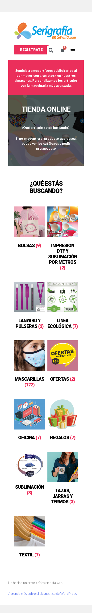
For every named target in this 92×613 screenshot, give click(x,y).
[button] (31, 49)
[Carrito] (62, 50)
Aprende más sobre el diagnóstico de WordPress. (43, 593)
